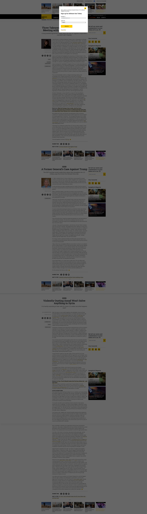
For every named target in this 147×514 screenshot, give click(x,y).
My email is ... (63, 16)
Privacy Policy (63, 29)
